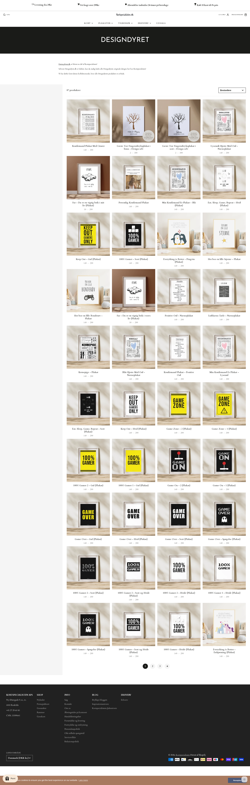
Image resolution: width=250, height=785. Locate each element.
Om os (67, 708)
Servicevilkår (70, 737)
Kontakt (68, 704)
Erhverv (143, 23)
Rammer (41, 712)
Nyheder (41, 699)
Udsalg (161, 23)
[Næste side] (167, 666)
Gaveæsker (41, 708)
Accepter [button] (237, 780)
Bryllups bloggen (99, 699)
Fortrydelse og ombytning (76, 724)
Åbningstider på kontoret (75, 712)
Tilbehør (124, 23)
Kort (87, 23)
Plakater (104, 23)
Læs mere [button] (83, 780)
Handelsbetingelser (72, 716)
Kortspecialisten (183, 755)
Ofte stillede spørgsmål (74, 733)
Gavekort (41, 716)
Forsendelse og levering (74, 720)
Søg (66, 699)
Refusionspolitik (71, 741)
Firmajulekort (43, 704)
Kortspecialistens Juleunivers (104, 708)
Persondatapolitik (72, 729)
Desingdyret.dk (64, 64)
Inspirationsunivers (100, 704)
